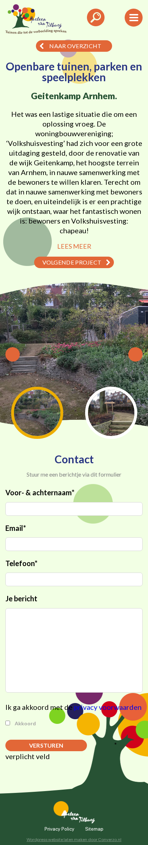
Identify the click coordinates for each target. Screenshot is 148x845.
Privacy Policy (59, 828)
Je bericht (21, 598)
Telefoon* (21, 563)
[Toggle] (96, 21)
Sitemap (94, 828)
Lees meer (74, 246)
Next (135, 354)
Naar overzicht (75, 45)
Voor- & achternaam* (39, 492)
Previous (12, 354)
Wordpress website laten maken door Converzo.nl (74, 839)
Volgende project (72, 262)
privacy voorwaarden (108, 707)
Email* (15, 528)
